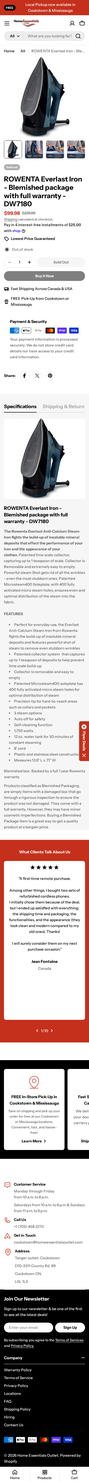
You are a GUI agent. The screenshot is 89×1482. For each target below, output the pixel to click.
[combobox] (44, 36)
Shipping (10, 219)
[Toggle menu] (7, 23)
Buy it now (44, 276)
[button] (84, 741)
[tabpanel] (44, 624)
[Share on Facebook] (24, 376)
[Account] (72, 23)
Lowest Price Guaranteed (33, 238)
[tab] (20, 408)
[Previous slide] (37, 1031)
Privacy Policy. (22, 1345)
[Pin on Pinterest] (50, 376)
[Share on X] (37, 376)
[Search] (78, 36)
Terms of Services (69, 1340)
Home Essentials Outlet (37, 1455)
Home (9, 51)
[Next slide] (52, 1031)
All (23, 51)
